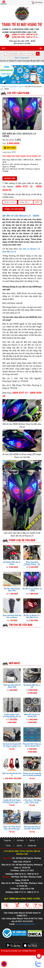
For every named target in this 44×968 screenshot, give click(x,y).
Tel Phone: (15, 870)
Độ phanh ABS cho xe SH (32, 686)
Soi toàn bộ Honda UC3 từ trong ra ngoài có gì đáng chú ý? (12, 746)
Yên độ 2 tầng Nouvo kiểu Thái (12, 589)
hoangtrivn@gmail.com (25, 924)
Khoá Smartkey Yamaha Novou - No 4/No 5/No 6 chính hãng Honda (32, 565)
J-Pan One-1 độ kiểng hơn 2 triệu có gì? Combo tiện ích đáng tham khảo (32, 803)
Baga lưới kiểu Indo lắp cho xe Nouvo (12, 616)
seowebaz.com (15, 951)
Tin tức (8, 846)
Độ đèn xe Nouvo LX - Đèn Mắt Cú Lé (32, 616)
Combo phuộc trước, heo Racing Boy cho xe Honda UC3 (12, 716)
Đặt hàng (11, 148)
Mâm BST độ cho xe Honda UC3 (32, 715)
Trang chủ (5, 86)
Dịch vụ (32, 840)
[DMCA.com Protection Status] (34, 933)
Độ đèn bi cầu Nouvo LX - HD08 (20, 215)
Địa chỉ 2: (7, 877)
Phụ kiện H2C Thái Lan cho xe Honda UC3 (32, 745)
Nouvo (21, 86)
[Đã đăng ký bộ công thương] (14, 933)
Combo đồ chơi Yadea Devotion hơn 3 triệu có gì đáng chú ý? (12, 802)
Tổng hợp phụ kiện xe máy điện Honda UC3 (32, 827)
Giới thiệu (20, 840)
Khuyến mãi (32, 846)
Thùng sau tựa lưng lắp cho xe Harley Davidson (32, 774)
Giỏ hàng (38, 2)
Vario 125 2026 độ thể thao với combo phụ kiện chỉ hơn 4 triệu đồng (12, 829)
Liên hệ (19, 846)
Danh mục (4, 4)
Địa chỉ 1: (7, 858)
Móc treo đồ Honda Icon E (12, 774)
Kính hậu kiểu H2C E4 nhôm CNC (12, 686)
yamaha (13, 86)
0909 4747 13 (24, 186)
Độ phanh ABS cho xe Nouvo (11, 563)
